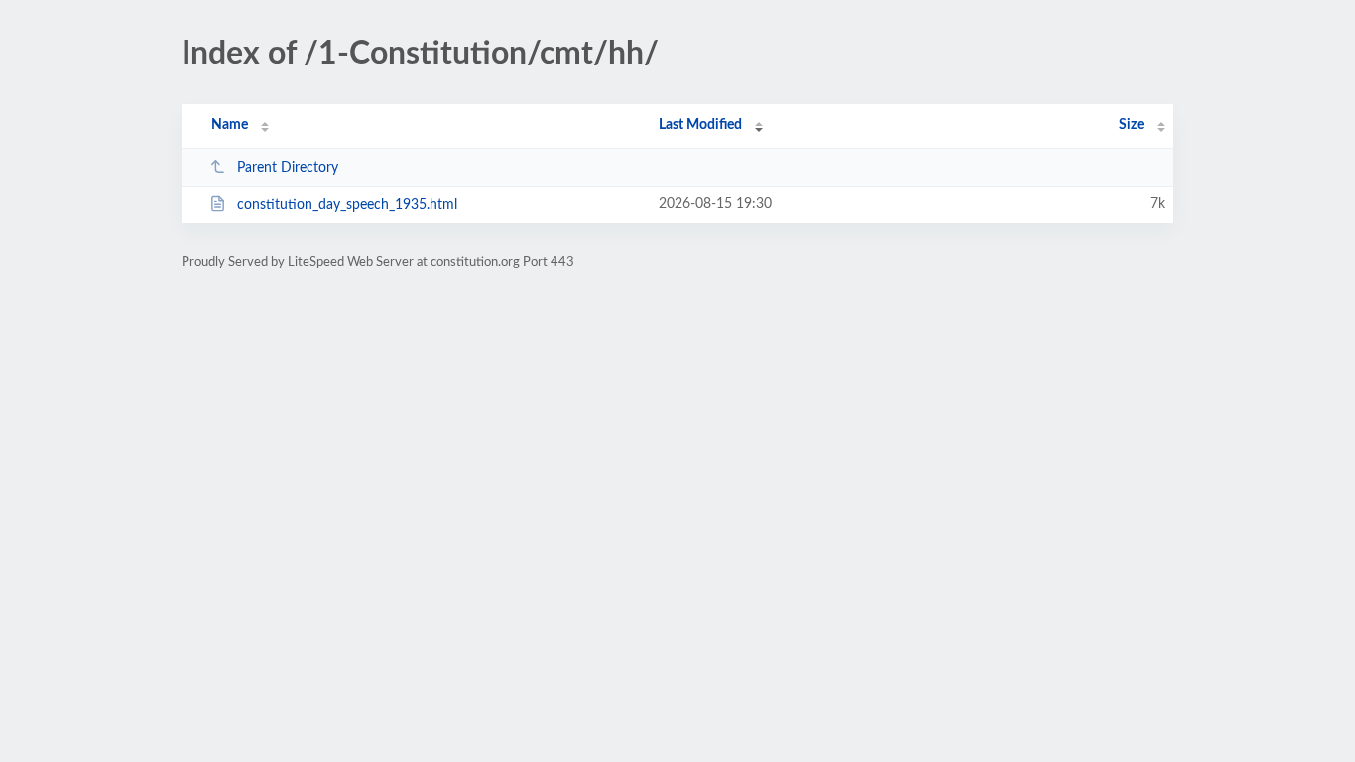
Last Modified (700, 125)
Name (229, 125)
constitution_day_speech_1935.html (347, 205)
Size (1131, 125)
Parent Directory (287, 168)
